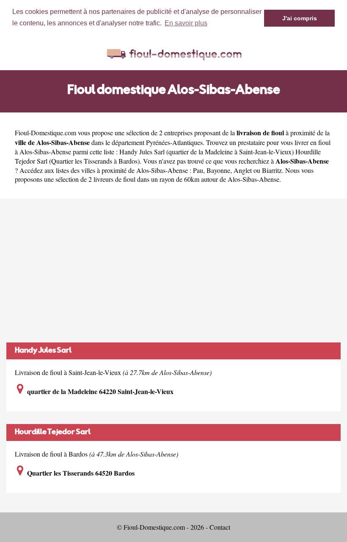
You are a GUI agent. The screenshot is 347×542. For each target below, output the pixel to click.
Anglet (243, 170)
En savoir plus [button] (186, 23)
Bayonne (218, 170)
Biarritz (272, 170)
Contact (219, 527)
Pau (198, 170)
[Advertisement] (173, 270)
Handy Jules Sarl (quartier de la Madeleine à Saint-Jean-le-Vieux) (206, 151)
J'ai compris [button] (299, 18)
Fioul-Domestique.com (45, 132)
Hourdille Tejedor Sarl (53, 432)
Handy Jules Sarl (43, 351)
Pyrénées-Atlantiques (174, 142)
